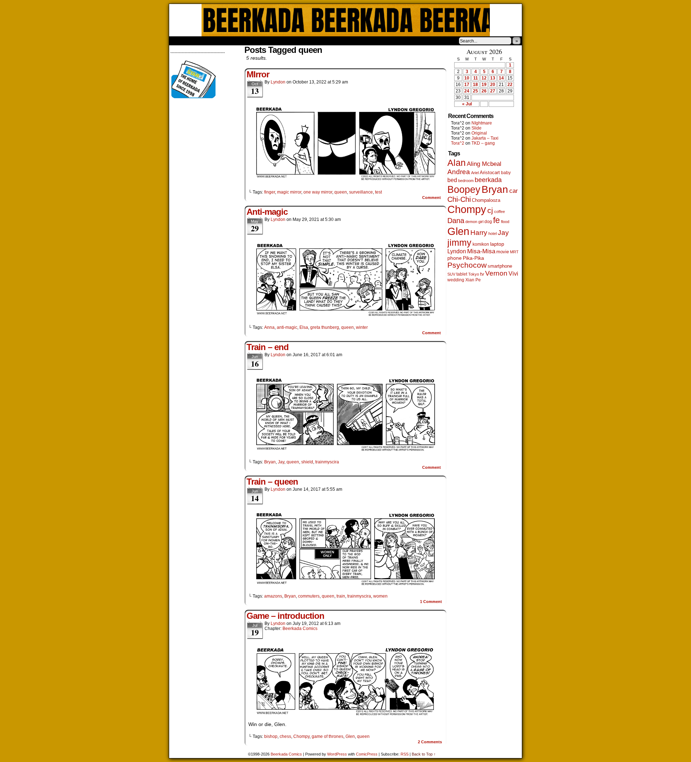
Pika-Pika (473, 258)
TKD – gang (483, 143)
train (341, 596)
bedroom (466, 180)
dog (488, 221)
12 (484, 78)
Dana (455, 220)
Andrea (458, 172)
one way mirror (317, 192)
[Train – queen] (345, 584)
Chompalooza (486, 200)
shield (307, 461)
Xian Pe (473, 279)
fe (496, 220)
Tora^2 (457, 143)
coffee (499, 211)
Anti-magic (267, 212)
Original (479, 133)
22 (509, 84)
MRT (514, 252)
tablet (461, 274)
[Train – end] (345, 450)
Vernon (496, 273)
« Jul (467, 103)
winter (362, 327)
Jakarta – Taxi (484, 138)
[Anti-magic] (345, 315)
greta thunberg (324, 327)
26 (484, 91)
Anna (269, 327)
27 (492, 91)
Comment (432, 197)
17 (466, 84)
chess (285, 736)
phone (454, 258)
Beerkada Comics (346, 20)
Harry (478, 232)
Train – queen (272, 481)
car (513, 190)
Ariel (475, 173)
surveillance (361, 192)
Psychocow (467, 265)
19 (484, 84)
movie (502, 251)
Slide (476, 128)
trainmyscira (327, 461)
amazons (273, 596)
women (380, 596)
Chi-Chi (459, 199)
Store (222, 41)
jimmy (459, 242)
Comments (430, 742)
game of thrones (327, 736)
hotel (492, 233)
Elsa (303, 327)
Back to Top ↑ (424, 754)
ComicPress (367, 754)
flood (505, 221)
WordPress (337, 754)
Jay (281, 461)
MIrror (258, 74)
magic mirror (289, 192)
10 (466, 78)
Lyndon (278, 82)
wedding (455, 279)
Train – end (268, 347)
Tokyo (473, 274)
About (200, 41)
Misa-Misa (481, 251)
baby (506, 172)
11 (475, 78)
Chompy (301, 736)
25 (475, 91)
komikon (481, 244)
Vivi (513, 274)
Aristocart (490, 172)
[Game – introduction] (345, 714)
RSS (404, 754)
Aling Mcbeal (484, 163)
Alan (456, 163)
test (378, 192)
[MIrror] (345, 180)
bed (452, 180)
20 (492, 84)
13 (492, 78)
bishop (270, 736)
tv (482, 274)
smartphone (500, 266)
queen (340, 192)
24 (466, 91)
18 (475, 84)
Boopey (463, 189)
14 (501, 78)
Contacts (250, 41)
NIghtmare (481, 123)
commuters (309, 596)
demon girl (474, 221)
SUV (451, 274)
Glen (350, 736)
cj (490, 210)
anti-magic (287, 327)
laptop (497, 244)
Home (179, 41)
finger (269, 192)
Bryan (270, 461)
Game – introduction (285, 616)
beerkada (488, 179)
